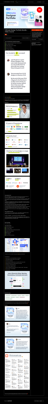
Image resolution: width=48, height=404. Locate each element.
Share (42, 39)
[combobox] (35, 39)
